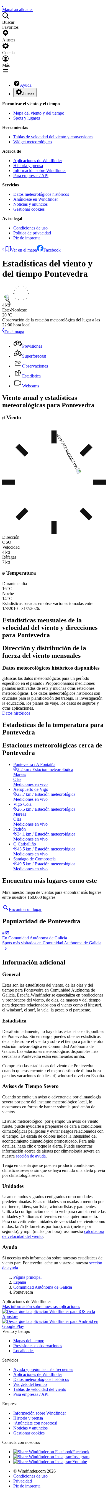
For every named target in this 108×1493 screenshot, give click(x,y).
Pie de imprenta (26, 238)
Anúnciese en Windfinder (35, 199)
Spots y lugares (26, 118)
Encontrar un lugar (25, 909)
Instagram (80, 1456)
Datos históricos (16, 713)
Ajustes (28, 94)
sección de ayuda (31, 1156)
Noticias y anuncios (30, 204)
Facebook (52, 250)
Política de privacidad (32, 233)
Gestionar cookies (29, 209)
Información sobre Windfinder (39, 170)
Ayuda (26, 85)
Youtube (79, 1461)
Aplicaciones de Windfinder (37, 160)
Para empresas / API (30, 175)
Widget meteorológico (32, 141)
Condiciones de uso (30, 228)
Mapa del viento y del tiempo (38, 113)
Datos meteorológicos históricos (41, 194)
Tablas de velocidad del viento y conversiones (53, 136)
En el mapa (14, 331)
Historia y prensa (28, 165)
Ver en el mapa (24, 250)
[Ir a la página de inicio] (2, 4)
